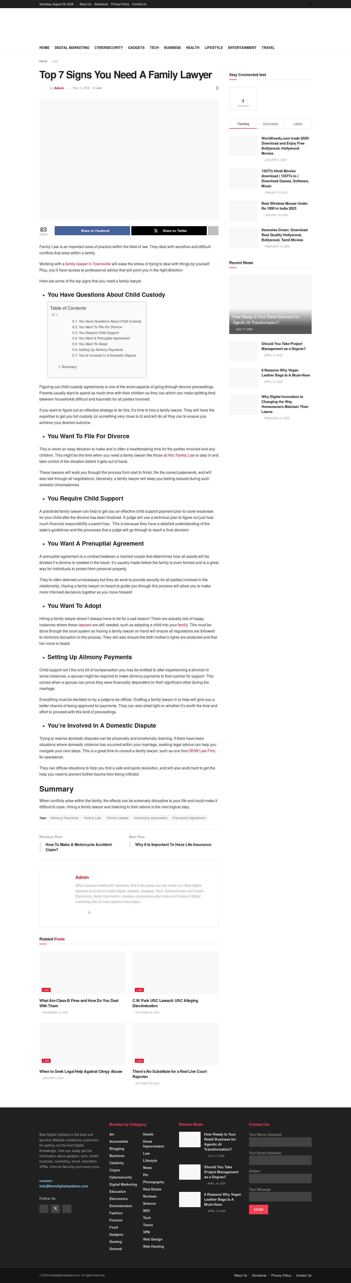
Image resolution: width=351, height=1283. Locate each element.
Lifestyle (214, 47)
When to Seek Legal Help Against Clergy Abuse (80, 1071)
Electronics (118, 1198)
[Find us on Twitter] (310, 4)
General (115, 1248)
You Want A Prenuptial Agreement (104, 338)
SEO (146, 1210)
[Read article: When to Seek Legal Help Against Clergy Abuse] (82, 1043)
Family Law (92, 818)
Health (192, 47)
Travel (268, 47)
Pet (145, 1174)
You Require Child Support (99, 332)
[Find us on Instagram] (66, 1209)
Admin (59, 87)
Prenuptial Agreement (189, 818)
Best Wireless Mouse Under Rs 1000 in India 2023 (284, 206)
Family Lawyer (118, 818)
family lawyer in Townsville (88, 263)
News (147, 1167)
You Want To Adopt (93, 343)
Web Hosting (153, 1246)
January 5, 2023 (53, 1078)
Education (117, 1191)
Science (149, 1203)
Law (55, 61)
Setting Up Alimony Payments (101, 349)
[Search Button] (310, 47)
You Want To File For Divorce (100, 326)
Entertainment (242, 47)
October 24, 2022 (147, 1083)
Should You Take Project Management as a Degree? (283, 346)
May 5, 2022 (81, 87)
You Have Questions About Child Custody (110, 321)
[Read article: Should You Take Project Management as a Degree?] (243, 351)
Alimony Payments (65, 818)
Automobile (118, 1141)
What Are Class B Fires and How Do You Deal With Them (78, 1003)
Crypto (114, 1170)
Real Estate (152, 1189)
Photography (153, 1181)
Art (111, 1134)
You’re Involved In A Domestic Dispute (107, 355)
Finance (115, 1220)
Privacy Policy (120, 4)
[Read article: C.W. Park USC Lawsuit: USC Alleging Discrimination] (175, 972)
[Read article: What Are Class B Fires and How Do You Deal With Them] (82, 972)
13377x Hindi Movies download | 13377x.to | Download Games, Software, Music (285, 178)
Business (172, 47)
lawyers (84, 624)
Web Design (153, 1239)
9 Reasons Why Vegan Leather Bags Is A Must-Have (285, 372)
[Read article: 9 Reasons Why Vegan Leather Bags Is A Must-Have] (243, 378)
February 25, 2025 (276, 418)
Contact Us (139, 4)
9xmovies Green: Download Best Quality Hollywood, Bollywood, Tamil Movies (284, 234)
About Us (85, 4)
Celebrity (116, 1162)
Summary (69, 366)
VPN (146, 1232)
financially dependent (150, 818)
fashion (116, 1212)
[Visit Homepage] (75, 25)
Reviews (150, 1196)
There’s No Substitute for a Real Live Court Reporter (170, 1074)
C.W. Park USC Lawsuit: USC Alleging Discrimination (165, 1003)
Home (44, 47)
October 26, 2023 (147, 1012)
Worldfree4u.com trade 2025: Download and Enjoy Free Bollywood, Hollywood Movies (285, 146)
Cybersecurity (109, 47)
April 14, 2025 (273, 355)
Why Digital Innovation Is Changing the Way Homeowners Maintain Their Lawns (284, 404)
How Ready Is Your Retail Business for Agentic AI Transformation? (266, 319)
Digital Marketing (72, 47)
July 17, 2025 (244, 329)
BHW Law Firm (202, 750)
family (183, 624)
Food (113, 1227)
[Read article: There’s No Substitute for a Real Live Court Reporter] (175, 1043)
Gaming (115, 1241)
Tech (154, 47)
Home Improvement (153, 1143)
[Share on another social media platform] (213, 230)
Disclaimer (101, 4)
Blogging (116, 1148)
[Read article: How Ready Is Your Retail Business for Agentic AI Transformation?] (270, 304)
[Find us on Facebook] (303, 4)
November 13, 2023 (55, 1012)
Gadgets (136, 47)
